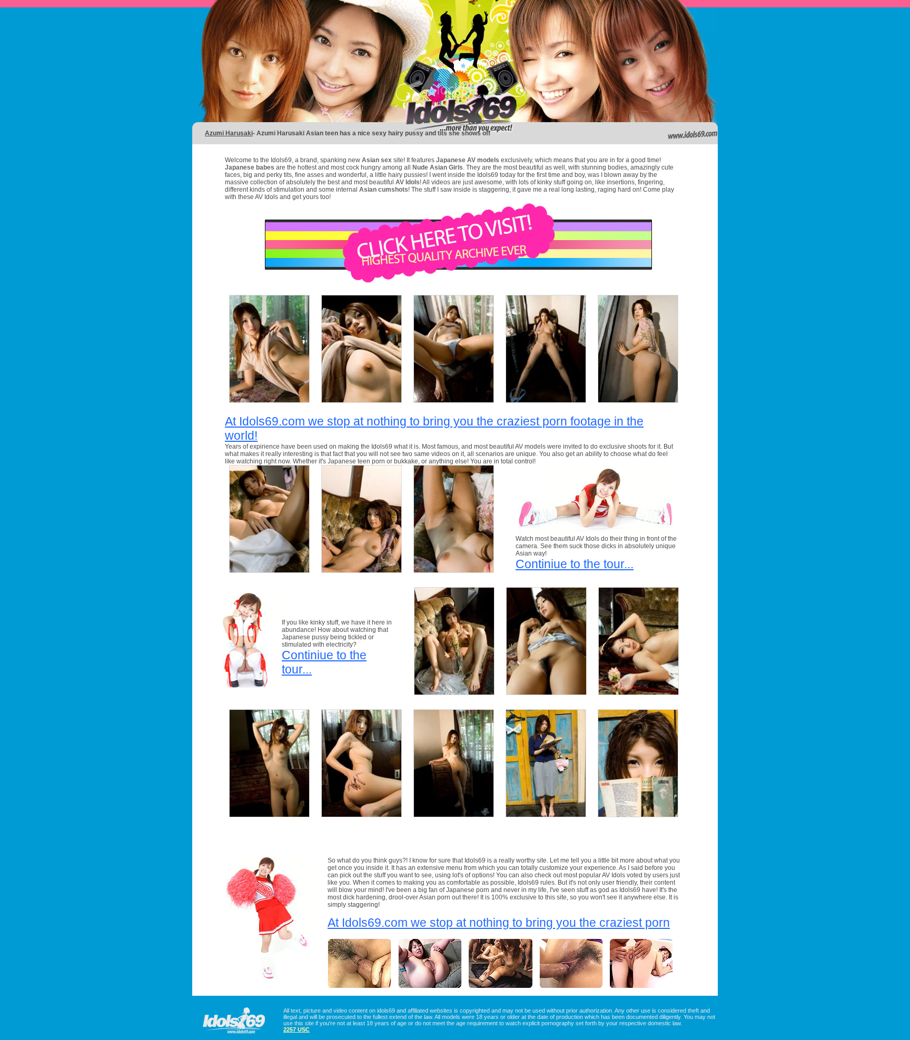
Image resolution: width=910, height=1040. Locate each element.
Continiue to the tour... (575, 564)
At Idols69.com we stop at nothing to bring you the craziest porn (499, 922)
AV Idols (407, 182)
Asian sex (377, 160)
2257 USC (296, 1029)
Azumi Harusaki (229, 133)
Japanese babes (249, 167)
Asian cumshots (383, 189)
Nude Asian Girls (437, 167)
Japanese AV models (467, 160)
